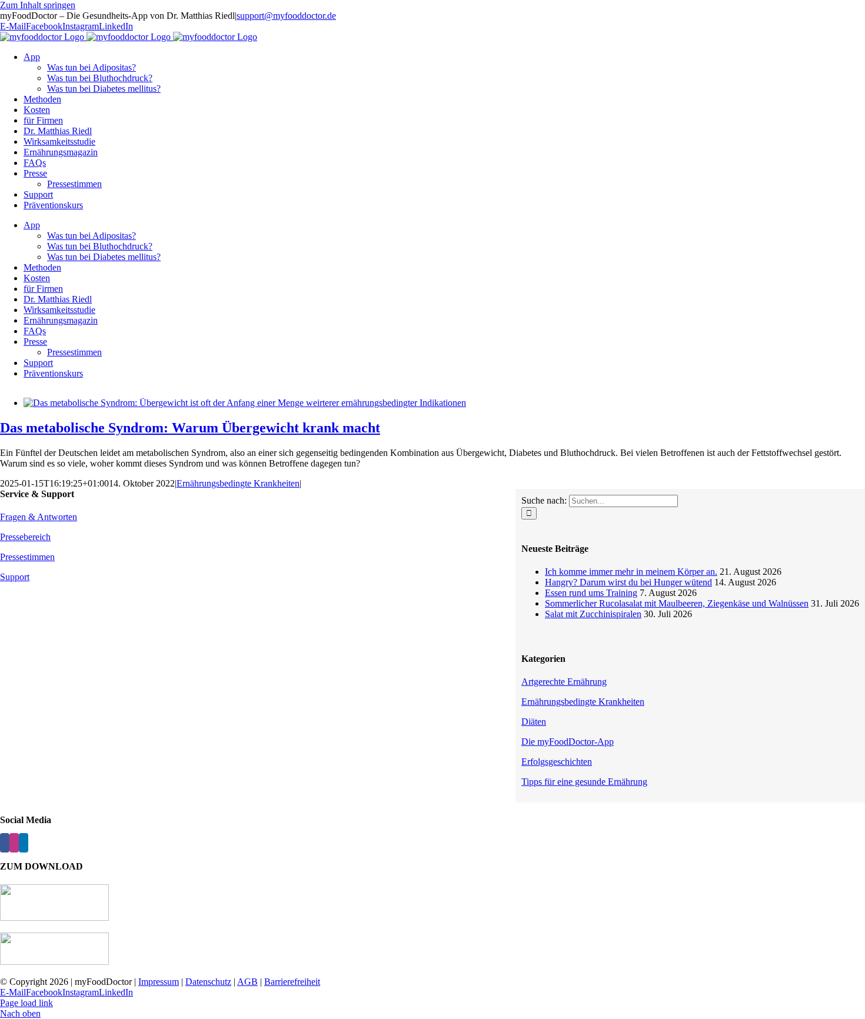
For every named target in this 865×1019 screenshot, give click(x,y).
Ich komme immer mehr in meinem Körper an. (631, 572)
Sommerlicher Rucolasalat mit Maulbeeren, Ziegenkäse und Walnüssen (677, 603)
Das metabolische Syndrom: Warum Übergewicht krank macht (190, 427)
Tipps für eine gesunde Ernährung (584, 782)
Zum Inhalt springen (37, 5)
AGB (247, 982)
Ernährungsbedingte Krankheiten (238, 483)
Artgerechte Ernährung (564, 682)
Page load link (26, 1003)
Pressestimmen (27, 557)
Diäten (533, 722)
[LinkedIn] (23, 843)
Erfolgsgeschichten (556, 762)
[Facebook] (4, 843)
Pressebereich (25, 537)
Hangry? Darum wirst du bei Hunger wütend (628, 582)
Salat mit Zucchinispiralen (593, 614)
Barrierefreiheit (292, 982)
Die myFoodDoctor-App (567, 742)
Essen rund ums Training (591, 593)
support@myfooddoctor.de (286, 16)
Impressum (158, 982)
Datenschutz (208, 982)
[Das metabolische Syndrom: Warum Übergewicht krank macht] (245, 403)
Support (14, 577)
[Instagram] (14, 843)
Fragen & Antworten (38, 517)
